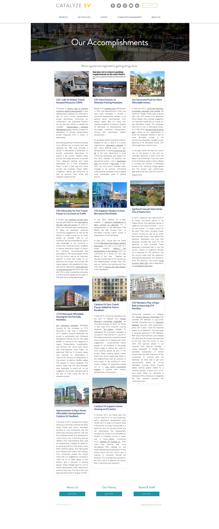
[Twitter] (119, 5)
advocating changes (114, 145)
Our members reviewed (67, 325)
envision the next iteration (115, 267)
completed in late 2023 (143, 266)
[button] (63, 17)
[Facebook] (113, 5)
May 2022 (115, 164)
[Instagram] (125, 5)
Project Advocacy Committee (147, 317)
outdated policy (110, 109)
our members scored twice (76, 220)
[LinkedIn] (137, 5)
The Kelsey (108, 329)
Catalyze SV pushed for (110, 442)
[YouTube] (131, 5)
